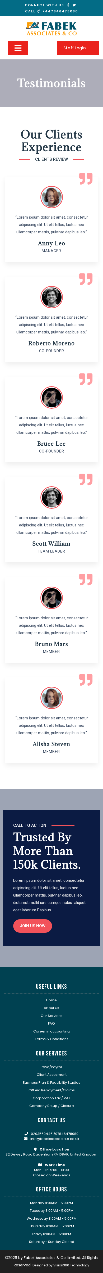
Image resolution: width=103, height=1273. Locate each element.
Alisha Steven (51, 744)
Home (51, 1000)
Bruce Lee (51, 443)
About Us (51, 1007)
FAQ (51, 1023)
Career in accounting (51, 1031)
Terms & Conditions (51, 1038)
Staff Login (74, 48)
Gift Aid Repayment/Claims (52, 1090)
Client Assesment (52, 1074)
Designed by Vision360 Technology (60, 1265)
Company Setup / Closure (51, 1105)
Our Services (52, 1015)
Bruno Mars (51, 644)
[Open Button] (18, 48)
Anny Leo (51, 243)
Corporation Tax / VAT (51, 1098)
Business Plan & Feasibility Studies (51, 1082)
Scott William (51, 543)
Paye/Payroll (52, 1066)
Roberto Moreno (51, 343)
